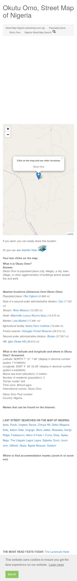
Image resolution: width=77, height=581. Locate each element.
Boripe (51, 336)
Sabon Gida (17, 430)
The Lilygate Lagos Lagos (25, 440)
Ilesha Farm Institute (37, 326)
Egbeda (47, 440)
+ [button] (8, 128)
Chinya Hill (44, 424)
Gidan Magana (60, 424)
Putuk (13, 424)
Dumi (56, 440)
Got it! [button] (12, 574)
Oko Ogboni (30, 296)
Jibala (22, 445)
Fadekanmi (17, 435)
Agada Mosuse (36, 445)
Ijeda (6, 424)
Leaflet (70, 233)
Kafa (5, 430)
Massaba (57, 430)
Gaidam (51, 445)
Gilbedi (14, 445)
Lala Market (20, 320)
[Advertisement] (38, 84)
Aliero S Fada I (35, 435)
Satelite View (30, 250)
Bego (6, 440)
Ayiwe (64, 435)
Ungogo (30, 430)
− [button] (8, 134)
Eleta (56, 435)
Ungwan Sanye (27, 424)
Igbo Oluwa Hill (17, 341)
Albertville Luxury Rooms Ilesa (28, 315)
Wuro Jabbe (43, 430)
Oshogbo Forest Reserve (37, 331)
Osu (60, 301)
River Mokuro (21, 310)
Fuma (48, 435)
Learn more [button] (56, 564)
